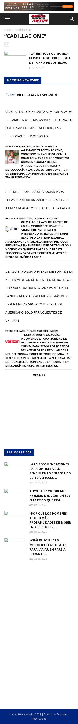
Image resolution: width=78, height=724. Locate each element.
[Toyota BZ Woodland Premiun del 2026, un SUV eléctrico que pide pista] (15, 496)
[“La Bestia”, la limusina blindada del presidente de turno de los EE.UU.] (15, 58)
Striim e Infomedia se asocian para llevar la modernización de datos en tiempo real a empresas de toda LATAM (37, 200)
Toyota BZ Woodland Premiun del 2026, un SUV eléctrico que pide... (50, 495)
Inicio (7, 30)
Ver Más (39, 375)
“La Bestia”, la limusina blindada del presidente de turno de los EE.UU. (50, 58)
